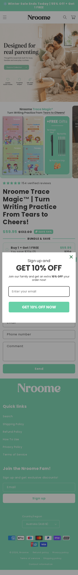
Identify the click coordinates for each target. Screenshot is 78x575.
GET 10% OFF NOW (39, 307)
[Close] (71, 256)
